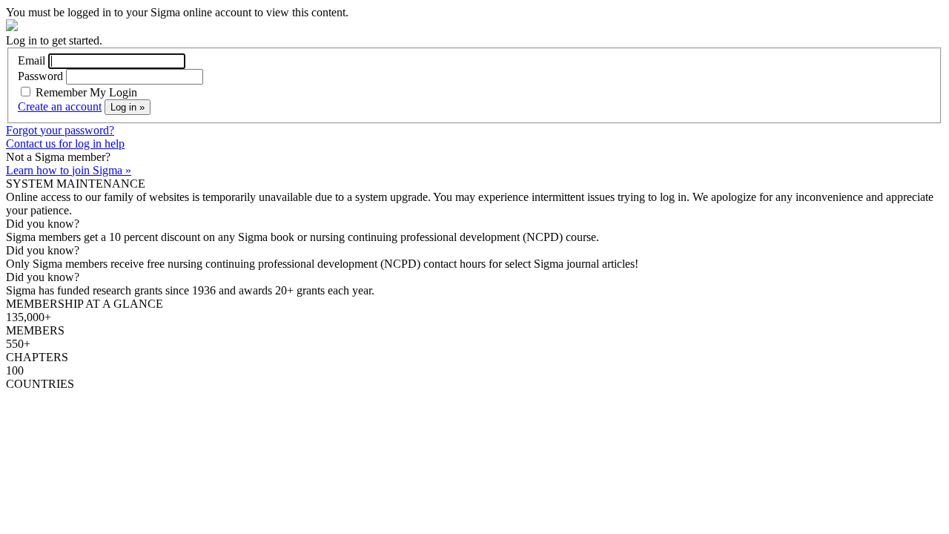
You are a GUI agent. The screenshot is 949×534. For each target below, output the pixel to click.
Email (31, 60)
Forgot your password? (60, 130)
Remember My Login (85, 92)
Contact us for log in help (65, 143)
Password (40, 76)
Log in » (127, 107)
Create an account (60, 106)
